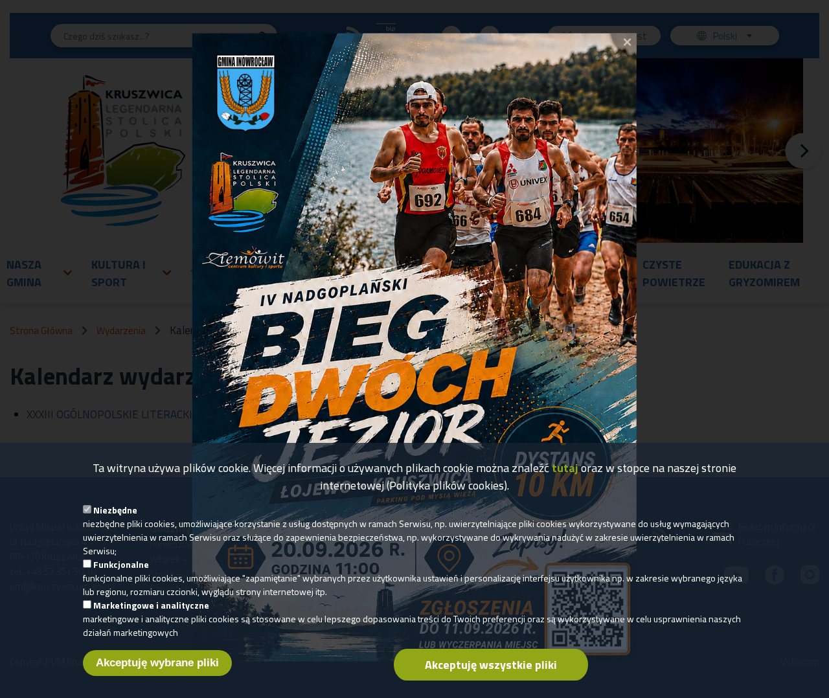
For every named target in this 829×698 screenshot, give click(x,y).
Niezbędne (115, 510)
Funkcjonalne (121, 564)
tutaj (565, 468)
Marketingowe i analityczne (151, 605)
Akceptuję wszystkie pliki (491, 664)
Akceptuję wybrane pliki (157, 663)
